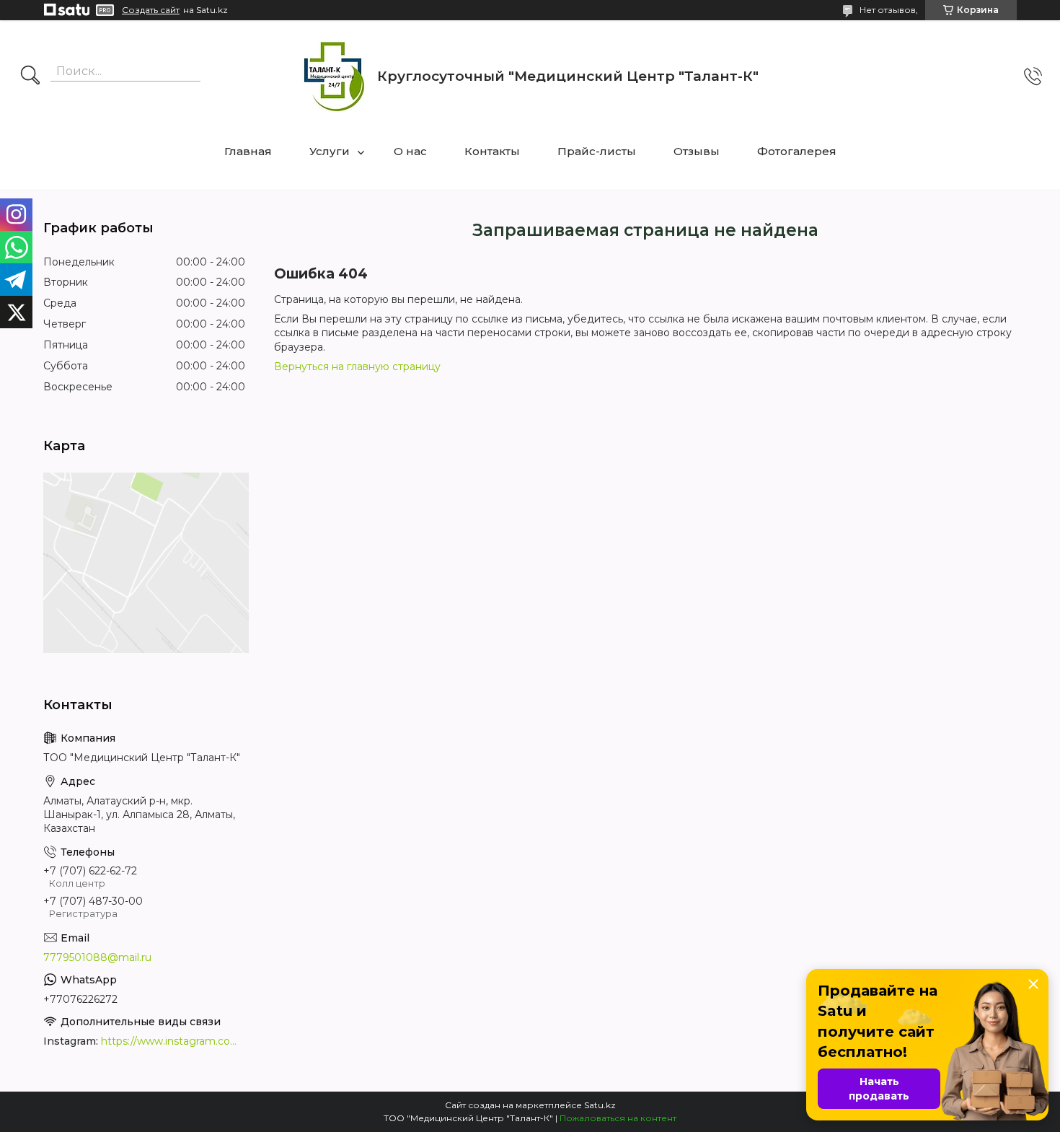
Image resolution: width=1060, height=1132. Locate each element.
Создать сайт (151, 10)
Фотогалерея (796, 151)
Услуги (329, 151)
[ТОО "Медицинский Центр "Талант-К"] (333, 76)
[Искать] (30, 76)
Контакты (492, 151)
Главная (248, 151)
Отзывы (696, 151)
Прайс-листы (596, 151)
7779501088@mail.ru (97, 957)
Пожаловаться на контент (618, 1118)
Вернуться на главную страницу (357, 366)
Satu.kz (600, 1105)
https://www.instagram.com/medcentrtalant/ (173, 1041)
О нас (410, 151)
